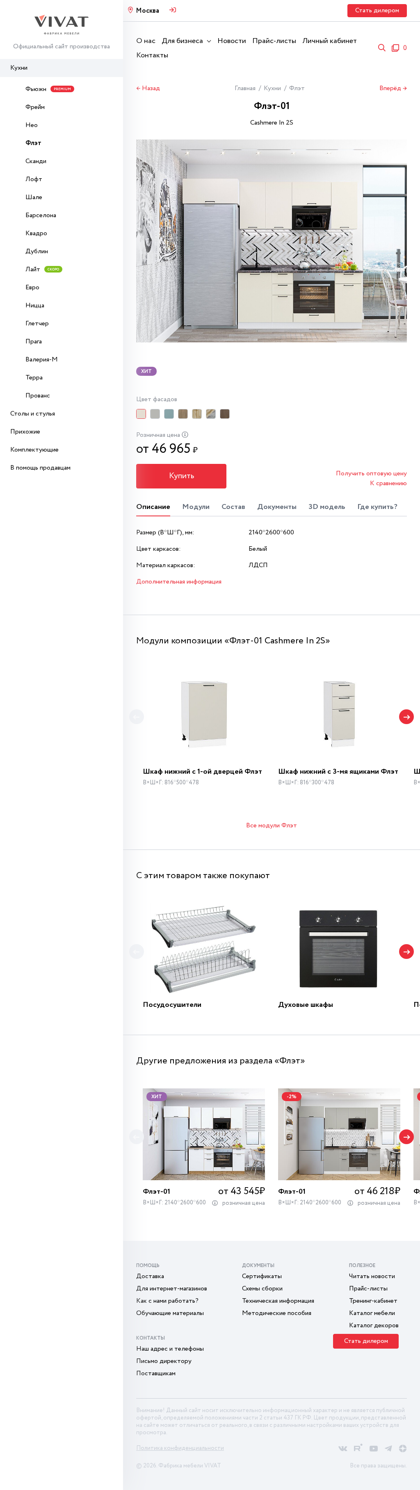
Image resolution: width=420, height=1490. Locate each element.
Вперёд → (393, 88)
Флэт (33, 143)
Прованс (37, 395)
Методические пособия (276, 1313)
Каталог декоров (374, 1325)
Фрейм (35, 107)
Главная (245, 88)
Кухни (18, 68)
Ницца (34, 305)
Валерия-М (41, 359)
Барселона (40, 215)
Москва (147, 10)
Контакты (152, 55)
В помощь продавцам (40, 467)
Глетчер (37, 323)
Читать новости (372, 1276)
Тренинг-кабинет (373, 1301)
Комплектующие (34, 449)
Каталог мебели (372, 1313)
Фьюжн (48, 89)
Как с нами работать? (167, 1301)
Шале (33, 197)
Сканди (35, 161)
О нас (145, 41)
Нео (31, 125)
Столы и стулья (32, 413)
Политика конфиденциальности (180, 1448)
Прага (33, 341)
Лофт (33, 179)
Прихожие (25, 431)
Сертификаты (262, 1276)
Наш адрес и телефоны (170, 1349)
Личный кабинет (329, 41)
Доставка (150, 1276)
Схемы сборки (262, 1288)
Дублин (36, 251)
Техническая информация (278, 1301)
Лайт (42, 269)
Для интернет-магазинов (171, 1288)
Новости (231, 41)
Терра (34, 377)
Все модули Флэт (271, 825)
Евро (32, 287)
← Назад (148, 88)
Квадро (36, 233)
